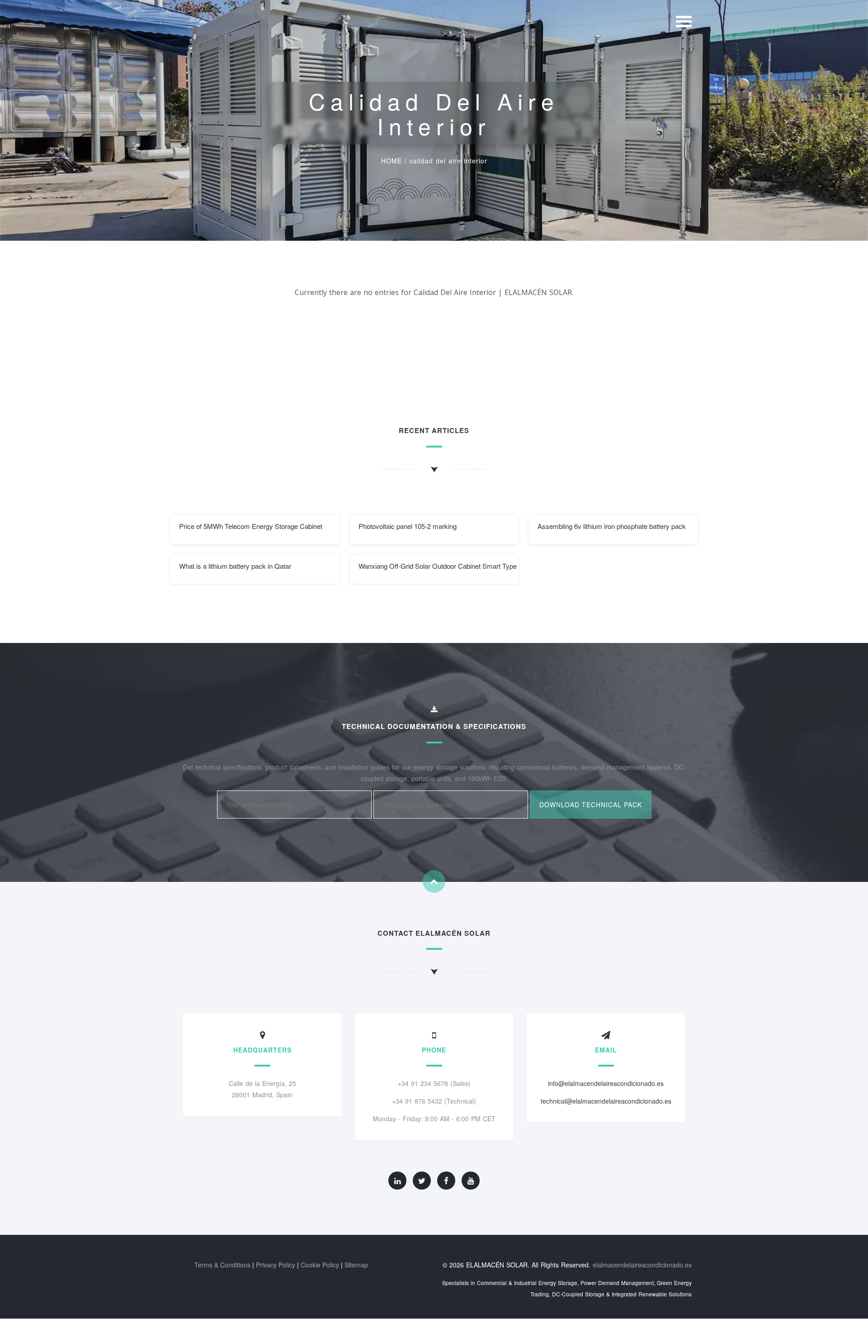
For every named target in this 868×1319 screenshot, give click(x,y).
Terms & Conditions (222, 1264)
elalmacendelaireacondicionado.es (642, 1264)
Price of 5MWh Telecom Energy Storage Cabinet (250, 526)
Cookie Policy (320, 1264)
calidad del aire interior (448, 160)
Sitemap (356, 1264)
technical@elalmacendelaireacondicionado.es (606, 1100)
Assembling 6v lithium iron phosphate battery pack (612, 526)
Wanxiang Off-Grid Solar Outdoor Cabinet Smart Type (438, 566)
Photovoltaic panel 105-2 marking (408, 526)
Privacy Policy (275, 1264)
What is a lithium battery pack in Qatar (235, 566)
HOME (391, 160)
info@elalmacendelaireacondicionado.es (606, 1083)
